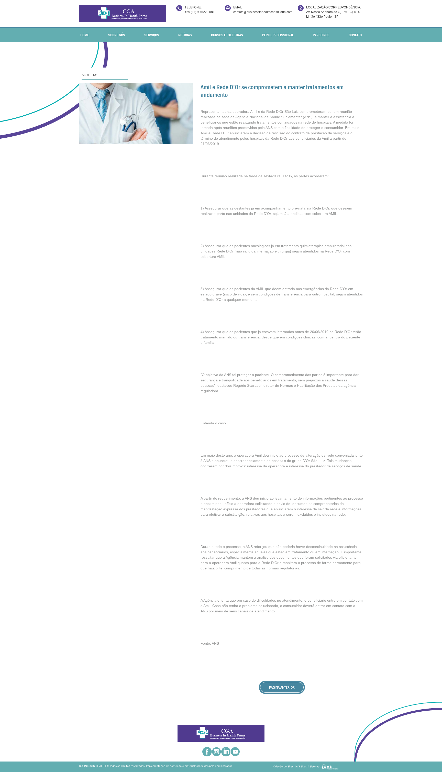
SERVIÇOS (151, 35)
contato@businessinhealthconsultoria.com (262, 12)
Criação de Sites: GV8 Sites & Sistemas (297, 766)
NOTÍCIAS (185, 35)
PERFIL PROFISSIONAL (278, 35)
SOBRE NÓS (116, 35)
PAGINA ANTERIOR (282, 687)
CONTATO (355, 35)
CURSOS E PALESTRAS (227, 35)
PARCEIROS (321, 35)
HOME (84, 35)
